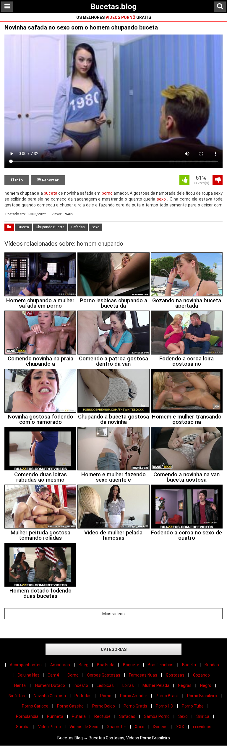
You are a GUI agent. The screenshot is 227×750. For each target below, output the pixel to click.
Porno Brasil (167, 695)
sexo (161, 199)
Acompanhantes (26, 664)
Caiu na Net (28, 675)
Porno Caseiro (70, 706)
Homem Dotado (50, 685)
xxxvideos (202, 726)
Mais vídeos (113, 613)
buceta (50, 193)
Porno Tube (193, 706)
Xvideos (160, 726)
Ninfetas (17, 695)
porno (107, 193)
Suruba (23, 726)
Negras (185, 685)
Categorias (114, 649)
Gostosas (175, 675)
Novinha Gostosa (50, 695)
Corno (73, 675)
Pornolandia (27, 716)
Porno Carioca (35, 706)
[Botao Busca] (220, 6)
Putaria (79, 716)
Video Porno (49, 726)
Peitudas (83, 695)
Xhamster (116, 726)
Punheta (55, 716)
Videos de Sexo (83, 726)
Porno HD (164, 706)
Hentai (20, 685)
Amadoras (60, 664)
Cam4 (53, 675)
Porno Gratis (135, 706)
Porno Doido (103, 706)
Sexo (95, 227)
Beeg (83, 664)
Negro (205, 685)
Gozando (201, 675)
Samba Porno (157, 716)
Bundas (212, 664)
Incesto (81, 685)
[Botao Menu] (7, 6)
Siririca (202, 716)
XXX (180, 726)
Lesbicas (105, 685)
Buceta (23, 227)
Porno (105, 695)
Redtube (102, 716)
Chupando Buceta (50, 227)
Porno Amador (133, 695)
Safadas (78, 227)
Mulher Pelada (155, 685)
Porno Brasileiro (202, 695)
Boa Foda (105, 664)
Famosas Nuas (143, 675)
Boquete (131, 664)
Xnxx (139, 726)
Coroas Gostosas (103, 675)
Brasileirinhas (161, 664)
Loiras (128, 685)
